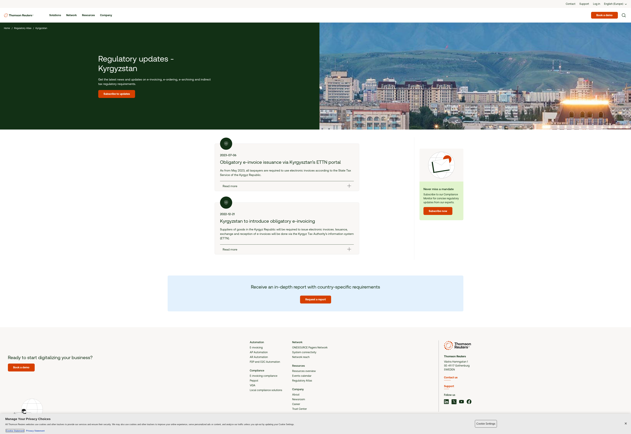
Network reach (301, 357)
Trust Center (299, 408)
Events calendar (301, 375)
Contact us (450, 377)
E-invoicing (256, 347)
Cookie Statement (15, 430)
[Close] (625, 423)
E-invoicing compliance (263, 375)
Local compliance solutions (266, 390)
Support (449, 386)
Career (296, 404)
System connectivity (304, 352)
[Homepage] (19, 15)
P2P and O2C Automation (265, 361)
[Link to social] (446, 402)
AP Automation (259, 352)
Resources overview (304, 371)
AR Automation (259, 357)
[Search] (623, 15)
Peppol (254, 380)
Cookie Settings (485, 423)
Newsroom (298, 399)
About (296, 394)
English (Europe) (613, 3)
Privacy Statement (35, 430)
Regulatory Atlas (302, 380)
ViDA (252, 385)
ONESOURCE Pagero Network (309, 347)
